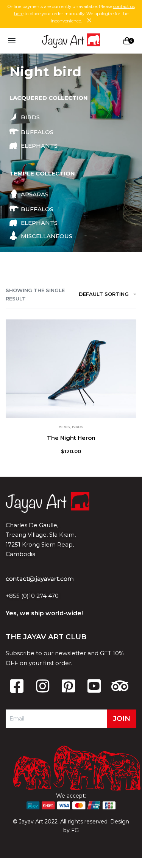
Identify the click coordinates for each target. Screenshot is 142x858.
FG (75, 830)
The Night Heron (71, 437)
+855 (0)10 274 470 (32, 595)
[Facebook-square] (17, 686)
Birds (64, 427)
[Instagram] (42, 686)
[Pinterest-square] (68, 686)
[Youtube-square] (94, 686)
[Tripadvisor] (120, 686)
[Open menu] (12, 41)
